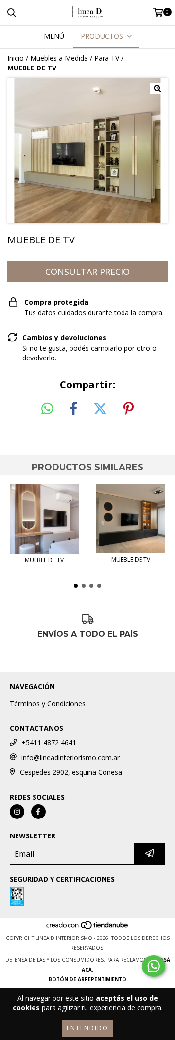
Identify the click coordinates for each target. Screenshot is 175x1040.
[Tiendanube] (87, 928)
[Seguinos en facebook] (38, 811)
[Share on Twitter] (100, 409)
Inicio (15, 58)
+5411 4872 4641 (48, 742)
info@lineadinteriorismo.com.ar (70, 757)
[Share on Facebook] (73, 409)
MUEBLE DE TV (44, 559)
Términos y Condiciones (48, 703)
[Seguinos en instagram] (17, 811)
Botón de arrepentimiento (87, 979)
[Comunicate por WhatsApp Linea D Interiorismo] (153, 966)
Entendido (87, 1028)
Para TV (106, 58)
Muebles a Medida (59, 58)
